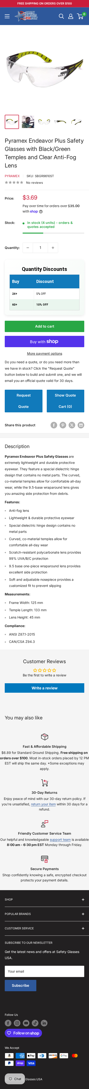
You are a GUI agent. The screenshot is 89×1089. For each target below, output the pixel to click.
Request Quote (24, 401)
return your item (43, 804)
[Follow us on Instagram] (17, 1023)
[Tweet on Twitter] (72, 425)
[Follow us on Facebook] (8, 1023)
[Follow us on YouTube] (26, 1023)
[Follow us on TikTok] (35, 1023)
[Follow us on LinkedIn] (44, 1023)
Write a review (45, 688)
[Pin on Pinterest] (63, 425)
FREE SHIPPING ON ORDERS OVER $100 (44, 3)
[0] (80, 16)
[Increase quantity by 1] (53, 248)
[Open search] (61, 16)
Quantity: (12, 248)
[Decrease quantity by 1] (28, 248)
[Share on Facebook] (54, 425)
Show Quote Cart (65, 401)
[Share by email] (81, 425)
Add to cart (44, 326)
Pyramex (12, 176)
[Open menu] (7, 16)
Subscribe (20, 985)
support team (60, 839)
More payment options (44, 353)
